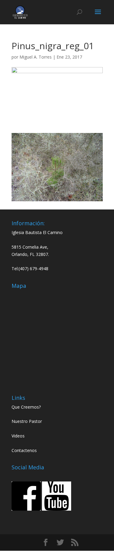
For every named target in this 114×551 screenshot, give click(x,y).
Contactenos (24, 450)
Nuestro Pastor (27, 421)
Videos (18, 436)
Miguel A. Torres (35, 57)
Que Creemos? (26, 407)
